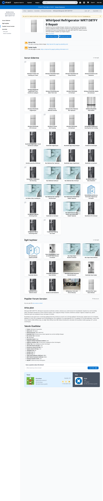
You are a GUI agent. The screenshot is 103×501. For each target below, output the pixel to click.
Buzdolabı (37, 11)
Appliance (30, 11)
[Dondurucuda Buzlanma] (52, 285)
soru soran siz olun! (38, 303)
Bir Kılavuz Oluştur (53, 36)
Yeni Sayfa (96, 57)
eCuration (51, 33)
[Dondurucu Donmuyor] (91, 137)
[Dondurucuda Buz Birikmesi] (33, 155)
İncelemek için (86, 16)
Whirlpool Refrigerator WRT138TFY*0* (10, 14)
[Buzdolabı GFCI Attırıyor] (91, 208)
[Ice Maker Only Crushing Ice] (33, 190)
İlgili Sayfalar (5, 23)
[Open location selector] (84, 2)
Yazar (28, 375)
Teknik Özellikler (7, 33)
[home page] (6, 2)
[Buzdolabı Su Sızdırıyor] (91, 155)
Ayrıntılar (4, 29)
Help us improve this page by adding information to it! (54, 49)
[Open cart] (88, 2)
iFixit (85, 378)
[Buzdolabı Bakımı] (33, 267)
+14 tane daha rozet (66, 383)
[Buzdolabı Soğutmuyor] (52, 137)
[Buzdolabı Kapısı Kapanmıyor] (71, 155)
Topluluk (29, 2)
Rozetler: (67, 378)
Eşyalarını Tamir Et (19, 2)
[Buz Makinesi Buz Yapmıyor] (52, 155)
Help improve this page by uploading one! (57, 44)
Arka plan (5, 31)
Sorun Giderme (6, 20)
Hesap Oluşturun (60, 7)
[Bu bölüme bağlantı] (23, 308)
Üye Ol (92, 2)
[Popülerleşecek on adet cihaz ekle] (66, 381)
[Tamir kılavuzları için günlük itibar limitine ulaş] (69, 381)
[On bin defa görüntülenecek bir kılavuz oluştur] (63, 381)
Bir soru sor (96, 298)
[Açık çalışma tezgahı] (80, 2)
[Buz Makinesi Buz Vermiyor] (71, 173)
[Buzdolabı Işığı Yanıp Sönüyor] (71, 137)
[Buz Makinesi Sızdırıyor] (52, 173)
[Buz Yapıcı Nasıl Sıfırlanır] (91, 249)
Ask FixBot (91, 368)
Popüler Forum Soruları (8, 26)
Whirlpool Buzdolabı (46, 11)
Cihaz (24, 11)
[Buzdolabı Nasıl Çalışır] (91, 267)
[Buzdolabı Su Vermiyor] (52, 208)
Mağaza (37, 2)
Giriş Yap (99, 2)
